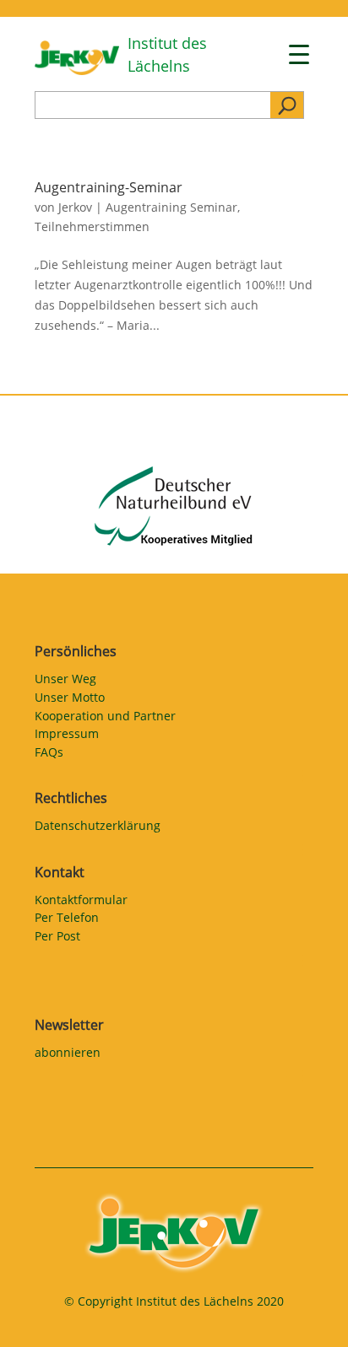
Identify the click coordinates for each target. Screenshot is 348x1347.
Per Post (57, 939)
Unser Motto (70, 700)
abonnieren (68, 1055)
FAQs (49, 755)
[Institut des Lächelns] (77, 70)
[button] (30, 1316)
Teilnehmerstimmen (92, 226)
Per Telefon (67, 920)
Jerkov (75, 207)
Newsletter (69, 1025)
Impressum (67, 736)
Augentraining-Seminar (108, 187)
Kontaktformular (81, 902)
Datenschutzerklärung (97, 828)
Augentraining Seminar (171, 207)
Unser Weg (65, 681)
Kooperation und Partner (105, 719)
